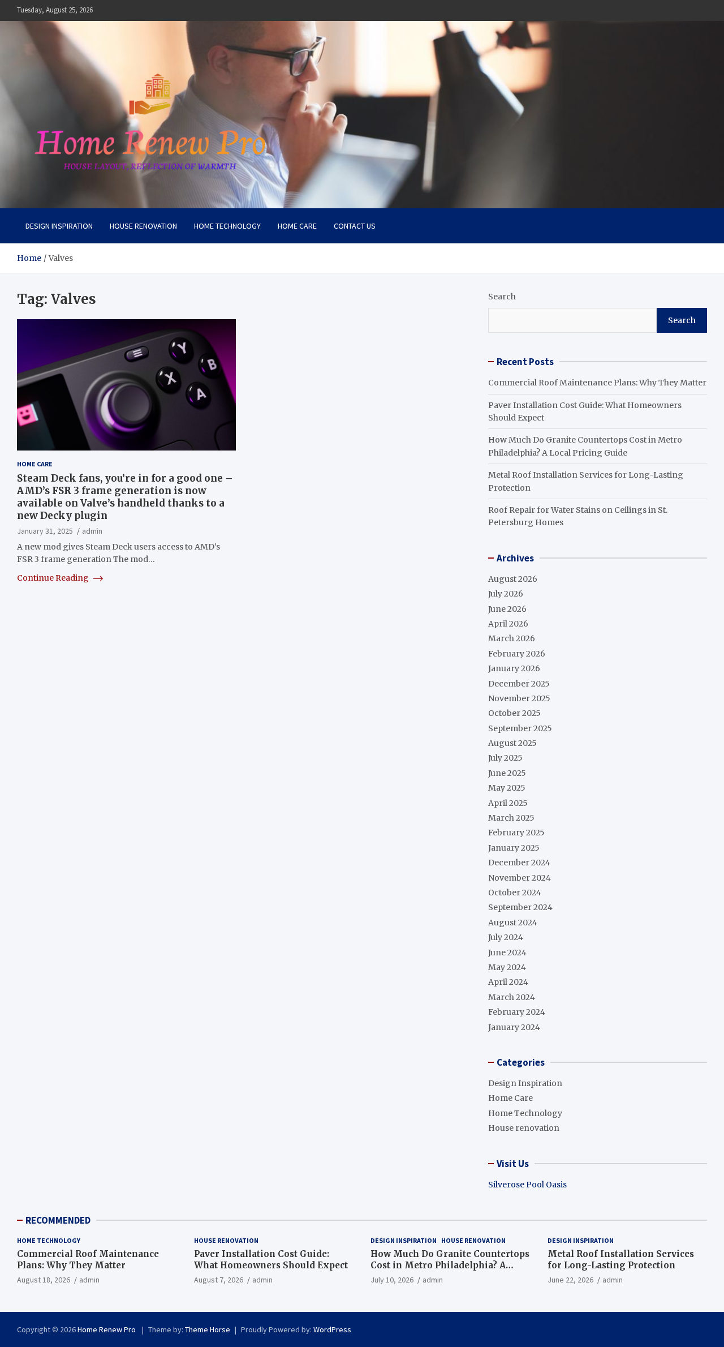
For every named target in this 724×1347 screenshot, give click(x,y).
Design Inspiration (59, 226)
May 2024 (507, 967)
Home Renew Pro (107, 1329)
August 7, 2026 (218, 1280)
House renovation (143, 226)
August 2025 (512, 743)
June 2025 (507, 773)
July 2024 (505, 937)
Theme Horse (207, 1329)
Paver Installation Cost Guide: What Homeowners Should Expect (271, 1260)
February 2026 (516, 654)
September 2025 (520, 728)
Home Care (297, 226)
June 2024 (507, 952)
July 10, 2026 (391, 1280)
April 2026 (508, 624)
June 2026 (507, 609)
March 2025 (511, 818)
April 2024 (508, 982)
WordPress (332, 1329)
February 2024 (516, 1012)
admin (92, 531)
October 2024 (514, 892)
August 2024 (512, 922)
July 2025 (505, 758)
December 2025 (519, 684)
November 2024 (519, 878)
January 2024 (514, 1027)
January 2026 (514, 668)
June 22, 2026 (570, 1280)
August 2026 (512, 579)
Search (502, 296)
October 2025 (514, 713)
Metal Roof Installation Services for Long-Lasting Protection (621, 1260)
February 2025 (516, 832)
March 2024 (511, 997)
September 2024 (520, 907)
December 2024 (519, 862)
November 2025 (519, 698)
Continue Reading (53, 578)
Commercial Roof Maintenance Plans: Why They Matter (597, 382)
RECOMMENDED (57, 1220)
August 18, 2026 (43, 1280)
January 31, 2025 (45, 531)
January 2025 (514, 848)
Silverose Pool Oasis (527, 1184)
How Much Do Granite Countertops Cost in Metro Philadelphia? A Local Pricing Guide (449, 1265)
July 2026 (505, 594)
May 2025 (506, 788)
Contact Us (355, 226)
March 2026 (511, 638)
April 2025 (508, 803)
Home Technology (227, 226)
